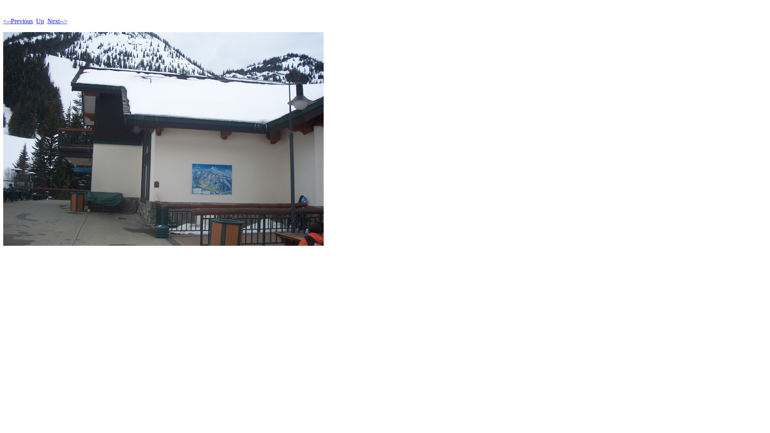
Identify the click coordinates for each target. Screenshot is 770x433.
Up (40, 21)
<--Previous (18, 21)
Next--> (57, 21)
